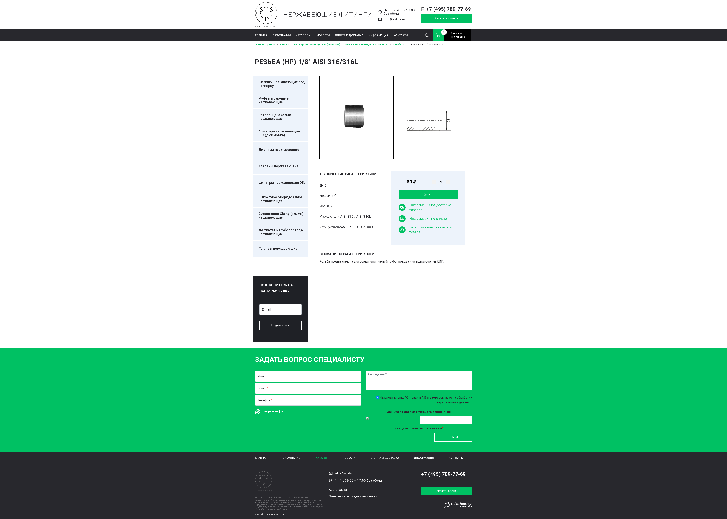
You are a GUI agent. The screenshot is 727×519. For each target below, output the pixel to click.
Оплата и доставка (349, 35)
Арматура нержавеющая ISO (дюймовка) (279, 133)
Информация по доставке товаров (430, 207)
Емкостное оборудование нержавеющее (280, 199)
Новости (323, 35)
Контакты (401, 35)
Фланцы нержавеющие (277, 248)
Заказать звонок (446, 18)
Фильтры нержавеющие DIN (281, 183)
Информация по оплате (428, 219)
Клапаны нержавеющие (278, 166)
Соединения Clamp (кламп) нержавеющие (280, 215)
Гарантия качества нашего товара (430, 229)
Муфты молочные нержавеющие (273, 100)
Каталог (302, 35)
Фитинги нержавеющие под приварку (281, 84)
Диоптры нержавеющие (278, 150)
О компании (282, 35)
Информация (378, 35)
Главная (261, 35)
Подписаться (280, 325)
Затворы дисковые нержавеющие (274, 117)
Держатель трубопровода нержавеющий (280, 232)
